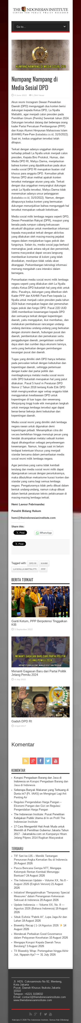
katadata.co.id (44, 134)
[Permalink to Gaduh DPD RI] (40, 716)
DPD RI (32, 563)
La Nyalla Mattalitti (25, 569)
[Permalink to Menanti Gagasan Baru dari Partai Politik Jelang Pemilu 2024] (40, 666)
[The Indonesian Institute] (40, 11)
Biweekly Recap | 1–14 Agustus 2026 (36, 925)
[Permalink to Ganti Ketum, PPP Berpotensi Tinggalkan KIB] (40, 616)
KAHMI (44, 563)
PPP (43, 569)
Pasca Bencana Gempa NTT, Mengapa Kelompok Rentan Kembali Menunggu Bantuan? (37, 872)
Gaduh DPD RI (21, 721)
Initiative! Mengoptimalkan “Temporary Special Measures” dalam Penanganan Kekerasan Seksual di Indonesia (42, 896)
